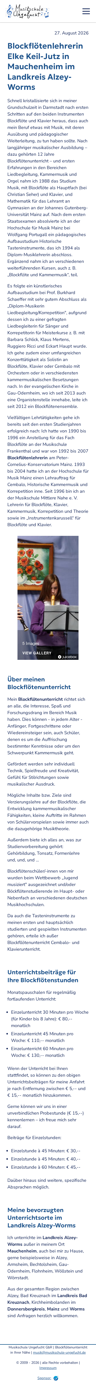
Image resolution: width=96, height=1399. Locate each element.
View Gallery (36, 653)
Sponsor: (44, 1378)
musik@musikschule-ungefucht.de (59, 1352)
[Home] (29, 11)
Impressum (48, 1368)
